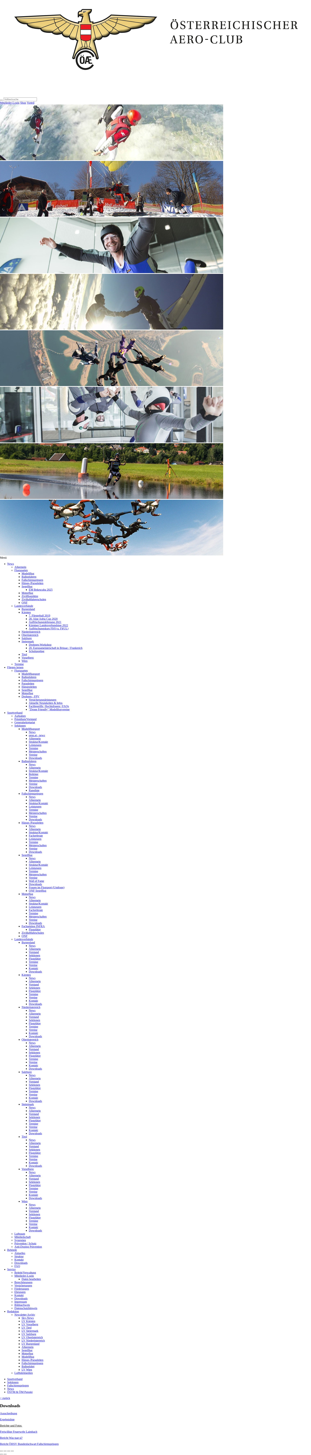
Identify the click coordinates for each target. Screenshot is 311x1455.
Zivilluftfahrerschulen (34, 599)
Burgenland (28, 609)
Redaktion (13, 1311)
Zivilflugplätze (30, 596)
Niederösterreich (31, 631)
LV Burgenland (30, 1343)
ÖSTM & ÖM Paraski (20, 1392)
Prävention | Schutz (25, 1243)
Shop (23, 102)
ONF (25, 602)
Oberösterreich (30, 635)
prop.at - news (37, 735)
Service (11, 1269)
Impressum (20, 1301)
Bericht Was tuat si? (11, 1437)
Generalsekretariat (24, 722)
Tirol (24, 654)
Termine (19, 664)
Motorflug (27, 592)
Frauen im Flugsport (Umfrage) (46, 887)
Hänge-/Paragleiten (32, 583)
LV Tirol (26, 1327)
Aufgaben (20, 715)
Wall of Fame (36, 880)
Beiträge (33, 774)
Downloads (35, 758)
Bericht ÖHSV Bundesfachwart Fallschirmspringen (29, 1443)
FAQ (17, 1266)
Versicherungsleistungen (42, 699)
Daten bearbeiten (31, 1279)
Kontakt (33, 968)
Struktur (19, 1256)
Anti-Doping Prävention (28, 1246)
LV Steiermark (30, 1330)
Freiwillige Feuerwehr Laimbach (18, 1431)
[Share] (5, 1451)
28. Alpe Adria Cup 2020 (43, 618)
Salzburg (27, 638)
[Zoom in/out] (12, 1451)
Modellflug (28, 573)
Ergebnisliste (7, 1419)
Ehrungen (20, 1292)
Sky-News (28, 1317)
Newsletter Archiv (24, 1314)
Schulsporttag (36, 651)
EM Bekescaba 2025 (41, 589)
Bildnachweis (22, 1304)
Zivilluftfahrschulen (33, 932)
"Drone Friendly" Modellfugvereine (49, 709)
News (10, 563)
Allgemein (20, 567)
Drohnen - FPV (30, 696)
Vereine (33, 754)
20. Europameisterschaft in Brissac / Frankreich (55, 647)
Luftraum (19, 1233)
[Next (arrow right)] (5, 1454)
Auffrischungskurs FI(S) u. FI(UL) (48, 628)
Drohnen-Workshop (40, 644)
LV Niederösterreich (33, 1340)
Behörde (12, 1249)
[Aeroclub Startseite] (155, 95)
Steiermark (28, 641)
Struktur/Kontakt (38, 741)
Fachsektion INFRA (33, 926)
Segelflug (27, 586)
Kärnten (26, 612)
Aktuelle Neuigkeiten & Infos (45, 702)
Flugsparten (21, 570)
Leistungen (35, 745)
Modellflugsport (31, 673)
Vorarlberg (28, 657)
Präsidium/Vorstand (25, 719)
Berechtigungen (23, 1282)
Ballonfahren (29, 576)
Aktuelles (19, 1253)
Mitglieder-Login (9, 102)
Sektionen (20, 725)
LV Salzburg (29, 1334)
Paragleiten (28, 683)
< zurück (5, 1398)
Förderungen (21, 1288)
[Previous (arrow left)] (1, 1454)
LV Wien (27, 1369)
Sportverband (14, 712)
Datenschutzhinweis (25, 1308)
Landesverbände (23, 605)
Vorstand (34, 952)
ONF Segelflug (37, 890)
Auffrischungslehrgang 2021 (45, 622)
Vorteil (30, 102)
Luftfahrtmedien (23, 1372)
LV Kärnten (28, 1321)
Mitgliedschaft (22, 1237)
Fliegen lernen (15, 667)
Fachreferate (36, 835)
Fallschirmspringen (32, 579)
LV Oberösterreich (32, 1337)
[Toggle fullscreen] (8, 1451)
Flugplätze (35, 929)
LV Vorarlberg (30, 1324)
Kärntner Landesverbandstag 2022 (48, 625)
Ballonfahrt (28, 1366)
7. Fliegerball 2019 (39, 615)
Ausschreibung (8, 1413)
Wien (25, 660)
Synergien (20, 1240)
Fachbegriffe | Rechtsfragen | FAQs (49, 706)
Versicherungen (23, 1285)
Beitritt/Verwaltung (25, 1272)
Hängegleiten (29, 686)
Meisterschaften (38, 751)
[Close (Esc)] (1, 1451)
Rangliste (34, 790)
